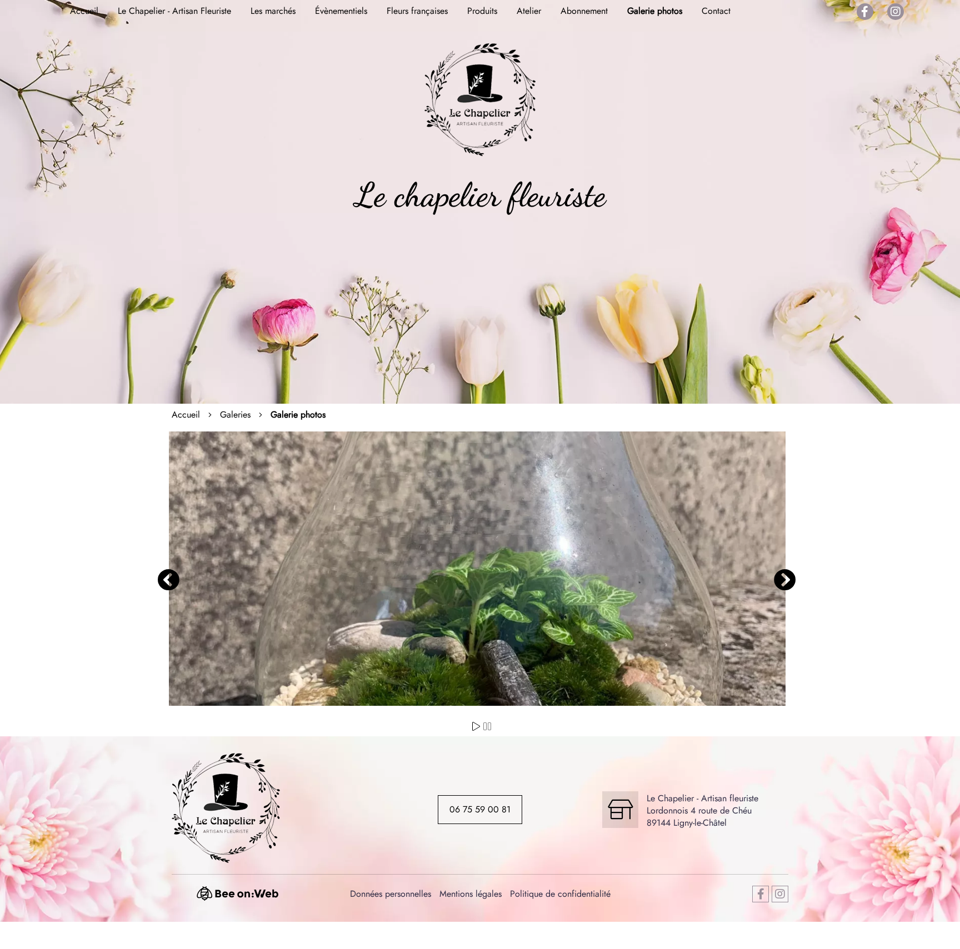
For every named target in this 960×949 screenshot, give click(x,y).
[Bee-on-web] (243, 898)
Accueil (186, 414)
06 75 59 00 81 (480, 809)
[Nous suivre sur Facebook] (865, 11)
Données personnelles (390, 893)
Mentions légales (470, 893)
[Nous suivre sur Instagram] (895, 11)
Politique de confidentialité (560, 893)
